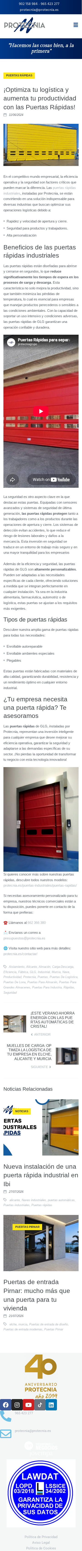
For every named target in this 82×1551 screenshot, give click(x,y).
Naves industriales (34, 1200)
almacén (44, 966)
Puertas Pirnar (27, 1227)
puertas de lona (14, 982)
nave (65, 972)
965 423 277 (50, 4)
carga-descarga (62, 966)
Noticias (21, 1111)
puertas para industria (47, 987)
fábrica (23, 972)
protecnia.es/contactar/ (20, 954)
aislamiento (16, 966)
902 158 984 (28, 4)
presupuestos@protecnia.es (24, 938)
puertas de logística (63, 977)
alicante (31, 966)
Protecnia (29, 977)
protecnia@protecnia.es (39, 10)
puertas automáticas (61, 1200)
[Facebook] (5, 1404)
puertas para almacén (42, 982)
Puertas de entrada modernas (22, 1329)
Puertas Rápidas (19, 75)
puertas (43, 977)
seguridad (10, 992)
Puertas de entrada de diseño (48, 1324)
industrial (44, 972)
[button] (76, 25)
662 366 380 (37, 922)
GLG (33, 972)
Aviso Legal (41, 1543)
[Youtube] (28, 1404)
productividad (12, 977)
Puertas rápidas (41, 1205)
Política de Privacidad (41, 1537)
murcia (56, 972)
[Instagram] (17, 1404)
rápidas (69, 987)
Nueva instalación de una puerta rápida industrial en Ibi (40, 1175)
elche (13, 1324)
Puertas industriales (16, 1205)
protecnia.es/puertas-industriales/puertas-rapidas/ (40, 885)
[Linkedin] (51, 1404)
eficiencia (9, 972)
